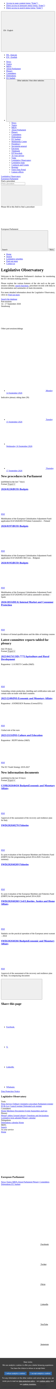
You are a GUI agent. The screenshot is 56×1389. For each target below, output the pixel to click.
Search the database (9, 299)
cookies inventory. (29, 1384)
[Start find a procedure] (21, 195)
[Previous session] (20, 326)
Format (4, 484)
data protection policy (27, 1381)
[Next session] (20, 368)
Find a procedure (8, 181)
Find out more (14, 295)
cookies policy (44, 1381)
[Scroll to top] (21, 989)
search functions (22, 286)
